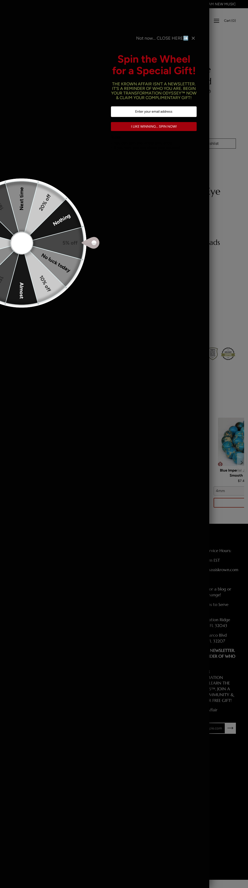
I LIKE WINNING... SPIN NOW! (154, 126)
